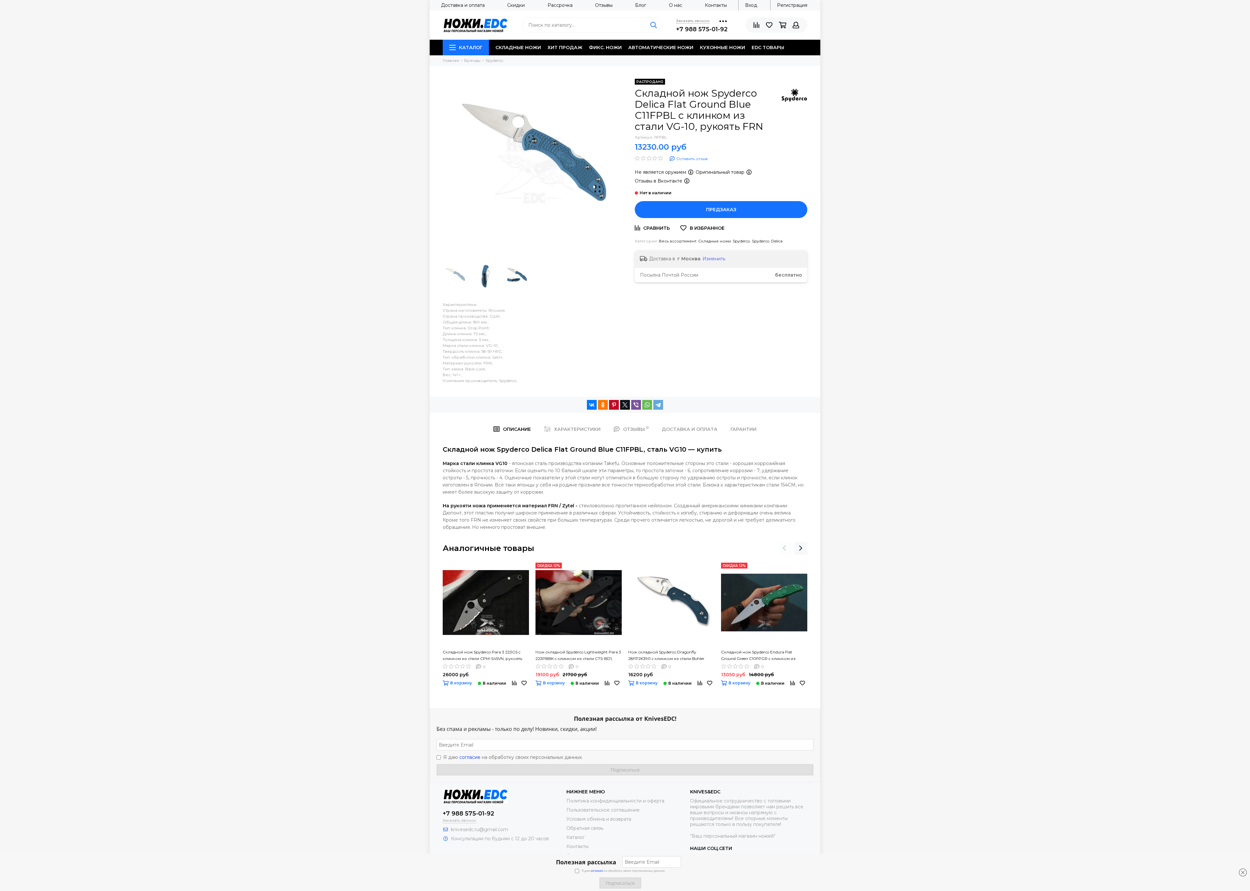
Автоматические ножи (660, 47)
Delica (777, 241)
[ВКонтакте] (592, 405)
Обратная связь (584, 828)
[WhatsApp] (647, 405)
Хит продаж (565, 47)
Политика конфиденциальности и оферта (615, 801)
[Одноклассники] (603, 405)
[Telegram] (658, 405)
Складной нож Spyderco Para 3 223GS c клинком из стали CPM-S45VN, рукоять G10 (482, 656)
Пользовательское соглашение (603, 810)
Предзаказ (721, 209)
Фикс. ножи (605, 47)
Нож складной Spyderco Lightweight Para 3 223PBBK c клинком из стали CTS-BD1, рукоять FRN (578, 656)
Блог (640, 5)
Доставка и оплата (463, 5)
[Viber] (636, 405)
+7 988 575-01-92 (702, 29)
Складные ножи (518, 47)
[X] (625, 405)
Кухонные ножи (722, 47)
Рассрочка (560, 5)
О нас (675, 5)
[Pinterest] (614, 405)
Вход (751, 5)
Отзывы (604, 5)
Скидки (516, 5)
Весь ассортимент (677, 241)
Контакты (716, 5)
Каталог (470, 47)
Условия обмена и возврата (598, 819)
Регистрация (792, 5)
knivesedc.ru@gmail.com (479, 829)
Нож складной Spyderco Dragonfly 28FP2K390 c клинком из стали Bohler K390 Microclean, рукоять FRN (666, 656)
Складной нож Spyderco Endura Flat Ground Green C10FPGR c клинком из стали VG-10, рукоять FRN (758, 656)
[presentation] (784, 548)
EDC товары (768, 47)
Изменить (713, 259)
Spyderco (741, 241)
